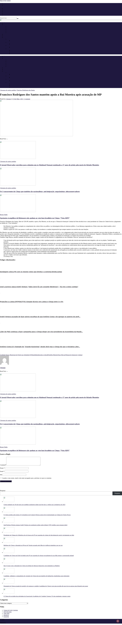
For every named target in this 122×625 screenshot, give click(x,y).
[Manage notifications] (117, 621)
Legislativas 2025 (12, 39)
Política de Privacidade (10, 4)
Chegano (8, 99)
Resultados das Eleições (17, 50)
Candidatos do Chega (17, 44)
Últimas (6, 23)
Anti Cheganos (8, 34)
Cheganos (7, 619)
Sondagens (7, 36)
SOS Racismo (8, 612)
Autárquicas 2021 (12, 48)
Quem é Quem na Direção (14, 26)
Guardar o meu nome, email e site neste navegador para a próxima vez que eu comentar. (27, 478)
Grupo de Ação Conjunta (11, 610)
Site (1, 474)
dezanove (6, 615)
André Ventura (11, 28)
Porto (49, 355)
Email (2, 471)
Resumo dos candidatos (17, 52)
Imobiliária (35, 355)
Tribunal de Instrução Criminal (73, 355)
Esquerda (6, 616)
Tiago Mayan (61, 355)
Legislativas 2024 (12, 42)
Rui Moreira (54, 355)
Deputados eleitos (16, 40)
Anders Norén (10, 622)
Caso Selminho (25, 355)
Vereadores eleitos (16, 53)
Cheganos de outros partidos (15, 31)
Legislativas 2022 (12, 45)
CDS (30, 355)
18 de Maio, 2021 (18, 99)
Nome (2, 468)
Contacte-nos (7, 5)
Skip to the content (5, 1)
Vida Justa (6, 613)
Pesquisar (2, 490)
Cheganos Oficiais (12, 29)
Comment (3, 465)
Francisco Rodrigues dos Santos (26, 90)
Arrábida (2, 355)
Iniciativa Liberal (43, 355)
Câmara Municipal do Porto (13, 355)
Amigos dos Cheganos (13, 32)
